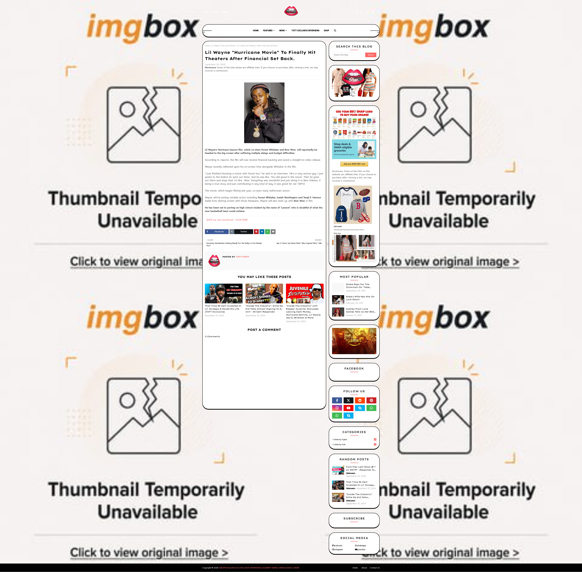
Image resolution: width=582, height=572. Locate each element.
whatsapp (361, 545)
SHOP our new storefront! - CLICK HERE (227, 219)
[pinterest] (373, 12)
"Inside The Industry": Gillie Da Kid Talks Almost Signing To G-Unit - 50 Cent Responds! (264, 309)
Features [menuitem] (267, 30)
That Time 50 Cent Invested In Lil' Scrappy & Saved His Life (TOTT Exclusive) (223, 309)
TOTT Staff (242, 257)
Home (206, 12)
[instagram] (368, 12)
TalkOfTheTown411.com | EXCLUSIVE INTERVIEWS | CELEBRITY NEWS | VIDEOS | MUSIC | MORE (259, 567)
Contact (225, 12)
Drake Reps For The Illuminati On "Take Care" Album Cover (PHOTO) (357, 286)
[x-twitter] (362, 12)
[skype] (378, 12)
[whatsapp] (371, 408)
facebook (337, 545)
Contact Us (375, 567)
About (215, 12)
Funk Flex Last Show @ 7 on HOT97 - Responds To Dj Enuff (360, 468)
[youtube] (349, 408)
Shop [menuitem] (326, 30)
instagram (338, 549)
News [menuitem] (282, 30)
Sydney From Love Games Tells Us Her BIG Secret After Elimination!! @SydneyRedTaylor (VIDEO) (360, 310)
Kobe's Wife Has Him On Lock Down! (360, 298)
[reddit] (360, 400)
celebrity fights (354, 439)
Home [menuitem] (256, 30)
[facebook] (356, 12)
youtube (361, 549)
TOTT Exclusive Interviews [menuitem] (305, 30)
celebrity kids (354, 444)
